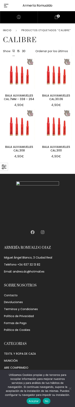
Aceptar (34, 401)
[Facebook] (33, 232)
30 (23, 51)
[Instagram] (43, 232)
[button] (34, 73)
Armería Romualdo (37, 5)
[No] (70, 388)
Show (6, 51)
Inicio (7, 30)
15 (18, 51)
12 (13, 51)
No (47, 401)
